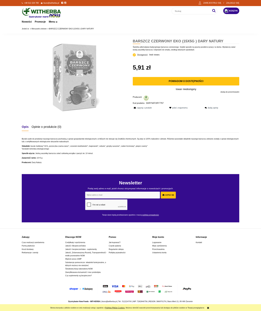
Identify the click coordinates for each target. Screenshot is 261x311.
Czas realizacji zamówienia (33, 242)
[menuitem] (27, 21)
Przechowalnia (158, 249)
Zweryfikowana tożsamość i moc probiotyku (83, 272)
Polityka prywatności (117, 253)
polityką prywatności (150, 215)
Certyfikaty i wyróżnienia (75, 242)
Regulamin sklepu (116, 249)
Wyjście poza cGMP (73, 259)
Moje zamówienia (159, 246)
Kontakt (199, 242)
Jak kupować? (115, 242)
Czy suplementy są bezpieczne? (78, 276)
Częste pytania (115, 246)
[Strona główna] (41, 12)
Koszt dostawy (28, 249)
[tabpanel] (130, 150)
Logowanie (156, 242)
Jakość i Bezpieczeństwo (75, 246)
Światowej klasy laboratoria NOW (79, 269)
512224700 (127, 301)
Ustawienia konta (159, 253)
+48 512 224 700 (31, 3)
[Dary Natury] (146, 98)
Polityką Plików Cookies (115, 308)
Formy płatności (28, 246)
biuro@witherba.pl (51, 3)
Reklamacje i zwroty (30, 253)
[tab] (27, 127)
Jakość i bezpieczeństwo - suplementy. (81, 249)
